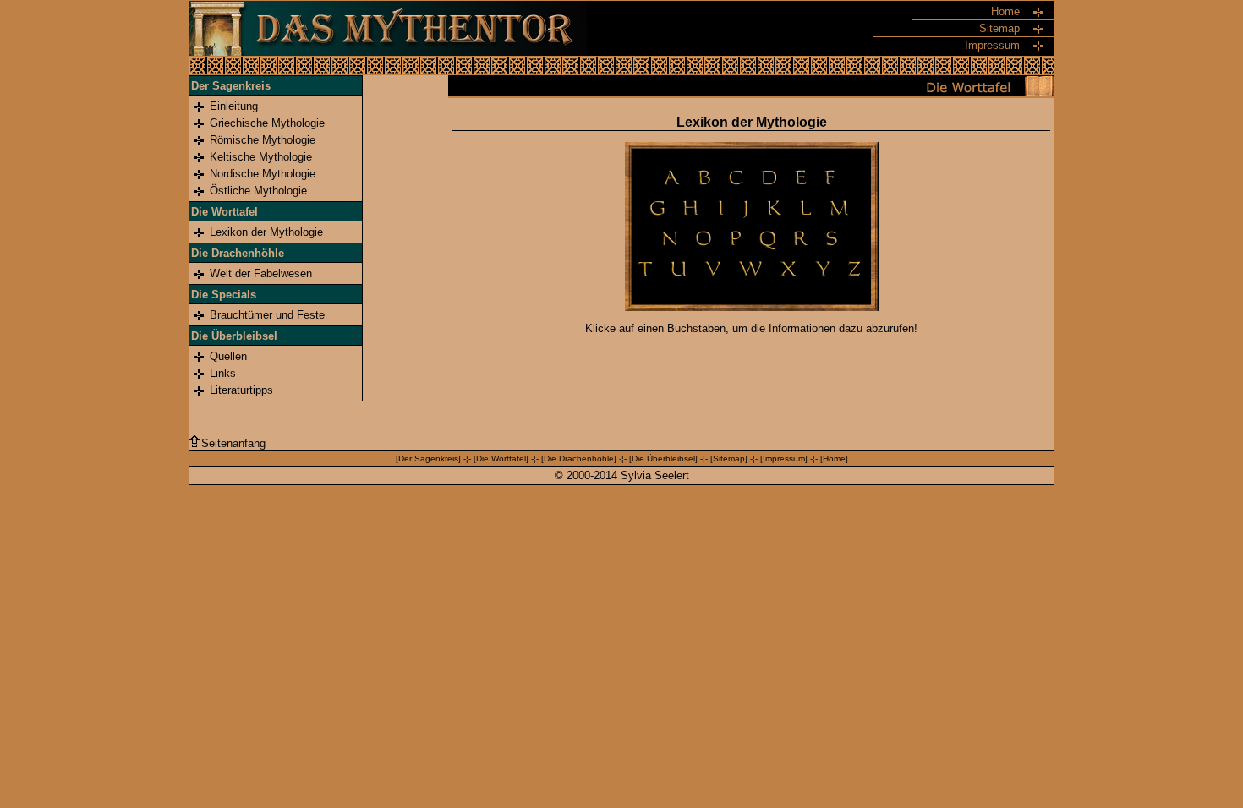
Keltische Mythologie (261, 156)
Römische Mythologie (262, 140)
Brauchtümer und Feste (267, 314)
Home (834, 458)
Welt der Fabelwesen (261, 273)
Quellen (228, 356)
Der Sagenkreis (428, 458)
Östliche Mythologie (258, 190)
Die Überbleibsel (663, 458)
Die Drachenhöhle (579, 458)
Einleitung (234, 106)
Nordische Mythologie (262, 173)
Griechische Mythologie (267, 123)
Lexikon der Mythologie (266, 232)
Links (223, 373)
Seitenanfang (233, 443)
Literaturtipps (241, 390)
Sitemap (729, 458)
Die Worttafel (501, 458)
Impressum (784, 458)
